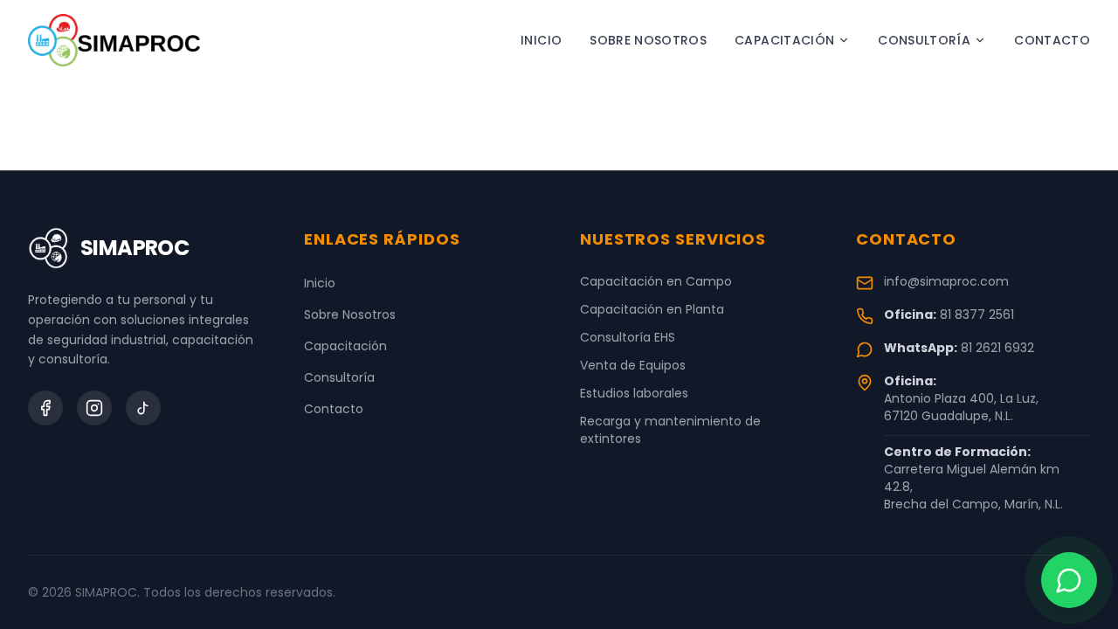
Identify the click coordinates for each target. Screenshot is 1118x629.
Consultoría (924, 40)
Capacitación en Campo (656, 281)
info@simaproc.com (946, 281)
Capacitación (784, 40)
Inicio (541, 40)
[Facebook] (45, 408)
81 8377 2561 (977, 314)
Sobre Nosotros (648, 40)
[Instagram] (94, 408)
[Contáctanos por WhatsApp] (1069, 580)
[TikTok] (143, 408)
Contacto (1052, 40)
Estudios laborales (634, 393)
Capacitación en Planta (652, 309)
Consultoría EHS (627, 337)
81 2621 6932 (997, 347)
